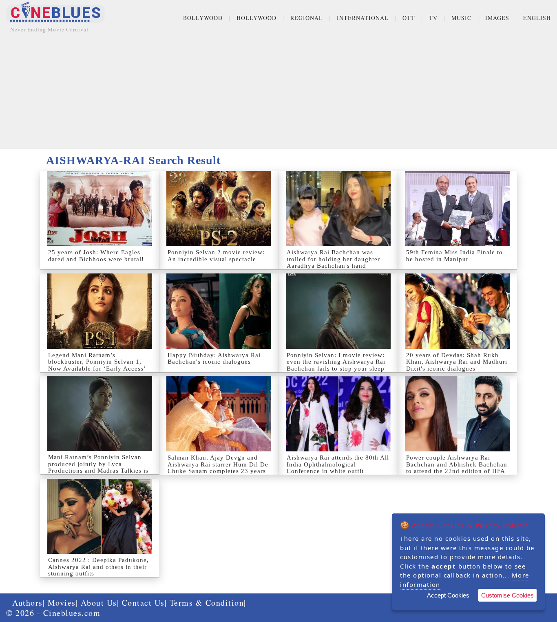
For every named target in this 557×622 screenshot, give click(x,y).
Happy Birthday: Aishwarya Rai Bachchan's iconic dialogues (214, 358)
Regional (306, 18)
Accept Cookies (448, 595)
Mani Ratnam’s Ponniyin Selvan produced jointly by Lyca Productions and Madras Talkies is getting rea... (98, 467)
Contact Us (143, 602)
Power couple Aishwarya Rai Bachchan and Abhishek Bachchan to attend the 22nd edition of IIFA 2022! (456, 467)
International (363, 18)
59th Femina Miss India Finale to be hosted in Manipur (454, 255)
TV (433, 18)
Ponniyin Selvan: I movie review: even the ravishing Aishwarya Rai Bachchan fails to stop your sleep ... (336, 365)
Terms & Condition (207, 602)
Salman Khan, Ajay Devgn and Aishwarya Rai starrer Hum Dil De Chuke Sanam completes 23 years (218, 464)
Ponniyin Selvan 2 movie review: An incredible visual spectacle (216, 255)
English (537, 18)
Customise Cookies (507, 595)
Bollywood (203, 18)
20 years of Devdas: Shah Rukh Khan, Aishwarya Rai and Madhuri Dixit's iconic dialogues (456, 362)
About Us (99, 602)
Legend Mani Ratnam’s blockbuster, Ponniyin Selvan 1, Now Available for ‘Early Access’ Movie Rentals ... (97, 365)
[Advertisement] (278, 92)
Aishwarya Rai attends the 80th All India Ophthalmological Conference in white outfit (338, 464)
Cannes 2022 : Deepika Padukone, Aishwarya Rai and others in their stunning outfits (98, 567)
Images (497, 18)
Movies (62, 602)
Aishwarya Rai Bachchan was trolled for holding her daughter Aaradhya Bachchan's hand (333, 259)
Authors (27, 602)
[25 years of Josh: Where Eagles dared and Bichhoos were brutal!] (99, 208)
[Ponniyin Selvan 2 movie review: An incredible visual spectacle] (219, 208)
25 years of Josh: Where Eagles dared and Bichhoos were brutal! (96, 255)
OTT (408, 18)
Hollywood (256, 18)
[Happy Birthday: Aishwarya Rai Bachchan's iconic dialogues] (219, 311)
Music (461, 18)
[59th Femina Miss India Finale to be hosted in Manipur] (457, 208)
